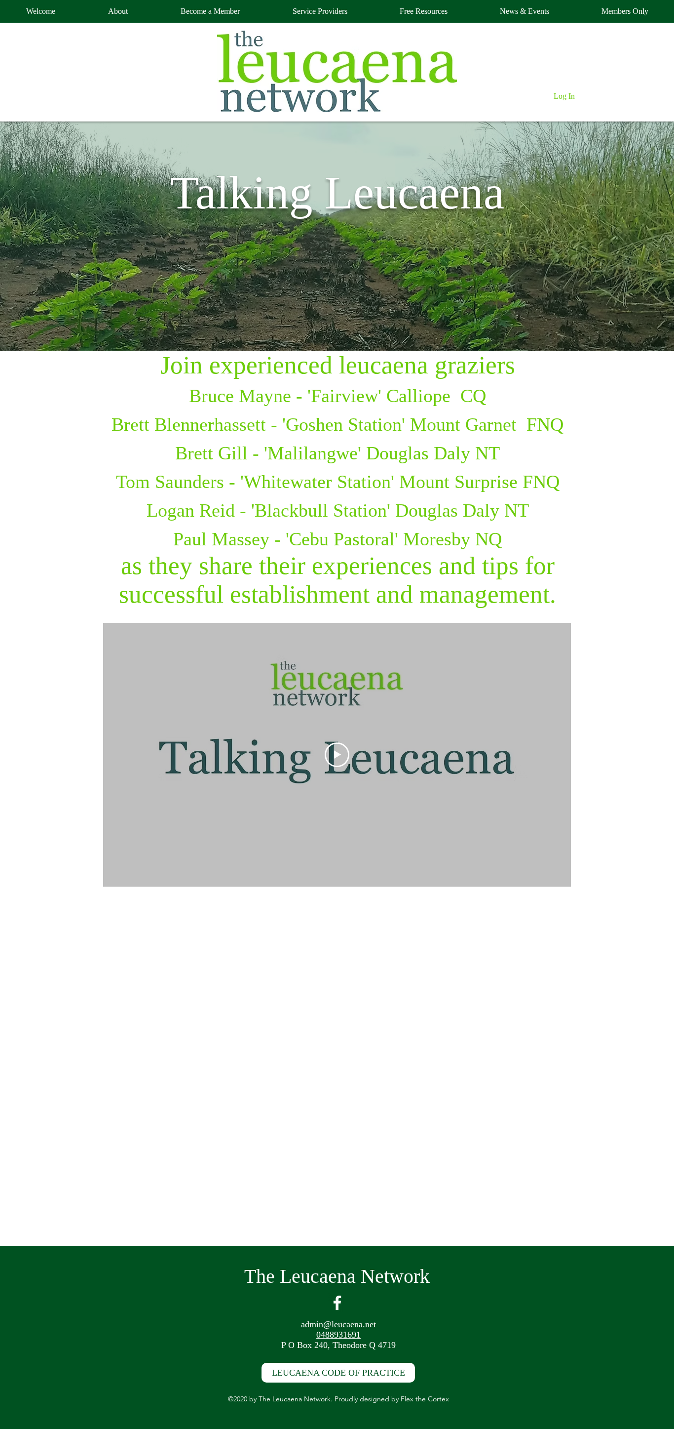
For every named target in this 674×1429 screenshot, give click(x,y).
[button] (624, 11)
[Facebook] (337, 1302)
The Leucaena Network (337, 1276)
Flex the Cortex (425, 1398)
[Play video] (337, 754)
